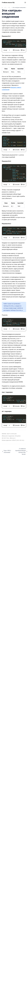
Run (23, 50)
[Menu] (25, 2)
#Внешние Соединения (8, 436)
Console (17, 50)
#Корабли (17, 436)
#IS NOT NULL (5, 438)
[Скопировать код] (24, 41)
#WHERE (4, 433)
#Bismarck (12, 438)
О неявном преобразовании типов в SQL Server (20, 451)
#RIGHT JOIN (15, 440)
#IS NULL (22, 440)
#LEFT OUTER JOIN (12, 433)
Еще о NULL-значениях (7, 451)
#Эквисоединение (7, 440)
